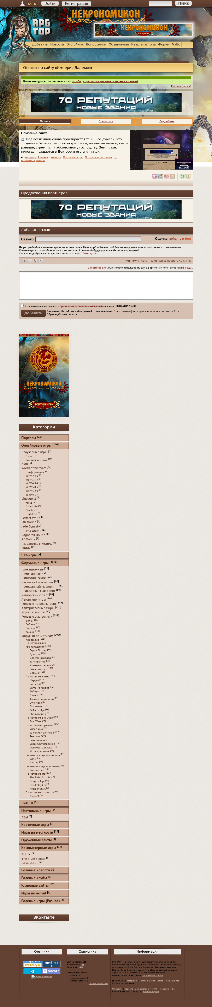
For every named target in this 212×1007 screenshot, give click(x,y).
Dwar (29, 456)
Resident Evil (38, 788)
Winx (33, 758)
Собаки (30, 624)
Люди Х (34, 796)
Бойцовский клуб (37, 460)
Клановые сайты (35, 885)
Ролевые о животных (37, 616)
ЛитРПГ (27, 803)
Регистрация (76, 3)
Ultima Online (31, 530)
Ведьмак (35, 672)
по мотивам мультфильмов (42, 766)
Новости (57, 44)
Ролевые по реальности (39, 604)
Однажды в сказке (41, 747)
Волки (30, 620)
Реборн (34, 691)
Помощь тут (89, 253)
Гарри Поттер (38, 650)
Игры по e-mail (33, 893)
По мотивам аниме (37, 676)
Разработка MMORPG (37, 543)
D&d (25, 817)
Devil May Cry (38, 785)
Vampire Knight (39, 687)
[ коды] (186, 267)
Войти (50, 3)
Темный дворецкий (42, 699)
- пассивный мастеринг (38, 591)
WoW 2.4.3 (32, 476)
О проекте (117, 989)
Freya (29, 502)
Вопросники (96, 44)
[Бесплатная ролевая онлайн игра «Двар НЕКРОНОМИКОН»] (143, 36)
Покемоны (36, 706)
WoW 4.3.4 (32, 483)
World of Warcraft (34, 468)
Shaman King (38, 714)
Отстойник (75, 44)
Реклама (164, 989)
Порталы (28, 438)
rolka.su (56, 157)
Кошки (30, 631)
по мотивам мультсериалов (43, 755)
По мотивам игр (36, 773)
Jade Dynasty (31, 526)
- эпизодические (34, 578)
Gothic (26, 854)
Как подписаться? (181, 86)
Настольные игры (36, 811)
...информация (35, 472)
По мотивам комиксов (40, 792)
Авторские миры (34, 599)
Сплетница (36, 728)
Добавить (40, 44)
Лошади (31, 628)
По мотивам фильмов (39, 717)
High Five (31, 514)
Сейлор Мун (37, 710)
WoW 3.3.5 (32, 479)
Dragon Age (37, 781)
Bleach (34, 695)
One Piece (36, 702)
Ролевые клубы (34, 878)
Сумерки (35, 654)
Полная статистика (98, 983)
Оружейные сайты (36, 840)
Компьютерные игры (38, 848)
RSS (173, 989)
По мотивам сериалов (39, 725)
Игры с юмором (33, 612)
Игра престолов (39, 751)
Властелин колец (40, 657)
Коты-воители (38, 669)
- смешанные (31, 573)
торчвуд (44, 157)
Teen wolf (35, 736)
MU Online (29, 522)
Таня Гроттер (38, 661)
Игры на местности (37, 832)
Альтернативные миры (38, 608)
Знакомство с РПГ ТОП (146, 989)
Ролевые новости (35, 870)
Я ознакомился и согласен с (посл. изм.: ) (80, 306)
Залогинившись (98, 267)
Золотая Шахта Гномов (151, 981)
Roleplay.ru (131, 981)
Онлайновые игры (36, 445)
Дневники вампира (42, 732)
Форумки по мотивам (98, 157)
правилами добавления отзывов (80, 306)
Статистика (106, 121)
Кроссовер (32, 639)
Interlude (31, 506)
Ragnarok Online (33, 535)
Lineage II (29, 498)
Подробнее (167, 121)
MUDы (26, 548)
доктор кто (30, 157)
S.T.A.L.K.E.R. (30, 863)
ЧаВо (176, 44)
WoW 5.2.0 (32, 490)
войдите (175, 238)
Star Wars (35, 721)
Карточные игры (35, 825)
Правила (128, 989)
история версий (151, 991)
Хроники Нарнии (40, 665)
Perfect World (31, 518)
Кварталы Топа (143, 44)
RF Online (28, 539)
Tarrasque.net (172, 981)
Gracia (29, 510)
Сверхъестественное (42, 743)
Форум (164, 44)
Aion (25, 464)
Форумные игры (73, 157)
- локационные (32, 569)
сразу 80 (31, 494)
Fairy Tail (35, 684)
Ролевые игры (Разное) (40, 901)
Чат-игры (29, 555)
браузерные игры (34, 452)
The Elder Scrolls (40, 777)
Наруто (34, 680)
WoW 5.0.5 (32, 487)
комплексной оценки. (152, 975)
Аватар (34, 762)
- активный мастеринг (37, 582)
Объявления (119, 44)
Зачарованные (39, 740)
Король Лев (37, 770)
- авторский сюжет (35, 595)
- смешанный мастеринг (39, 586)
